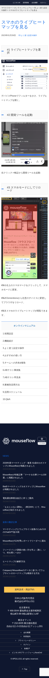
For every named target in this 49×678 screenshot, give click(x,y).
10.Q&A (6, 399)
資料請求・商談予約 (24, 589)
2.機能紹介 (8, 341)
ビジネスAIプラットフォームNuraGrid (27, 653)
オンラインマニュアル (24, 326)
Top (25, 669)
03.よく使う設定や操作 (28, 35)
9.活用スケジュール (12, 392)
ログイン (43, 2)
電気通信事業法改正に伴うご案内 (18, 498)
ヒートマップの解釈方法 (14, 561)
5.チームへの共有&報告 (14, 363)
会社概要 (35, 2)
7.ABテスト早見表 (12, 377)
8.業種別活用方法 (11, 385)
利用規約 (26, 636)
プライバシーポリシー (27, 640)
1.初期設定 (8, 333)
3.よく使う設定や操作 (13, 348)
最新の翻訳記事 (10, 522)
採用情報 (26, 2)
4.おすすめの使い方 (12, 355)
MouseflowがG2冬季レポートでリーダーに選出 (24, 541)
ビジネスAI (16, 2)
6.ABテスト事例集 (12, 370)
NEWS (6, 456)
